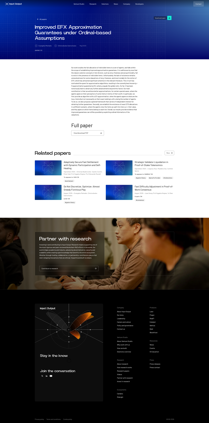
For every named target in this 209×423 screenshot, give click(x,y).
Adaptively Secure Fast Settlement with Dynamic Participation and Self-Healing (82, 165)
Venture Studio (79, 4)
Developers (139, 4)
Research (92, 4)
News (116, 4)
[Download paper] (169, 18)
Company (126, 4)
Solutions (105, 4)
